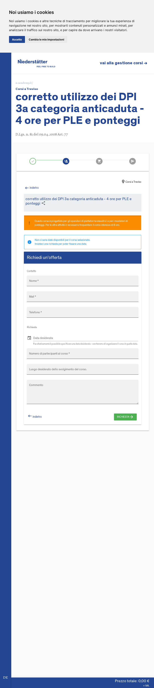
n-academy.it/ (24, 83)
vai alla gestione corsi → (123, 63)
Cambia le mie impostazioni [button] (46, 39)
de (5, 677)
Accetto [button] (17, 39)
